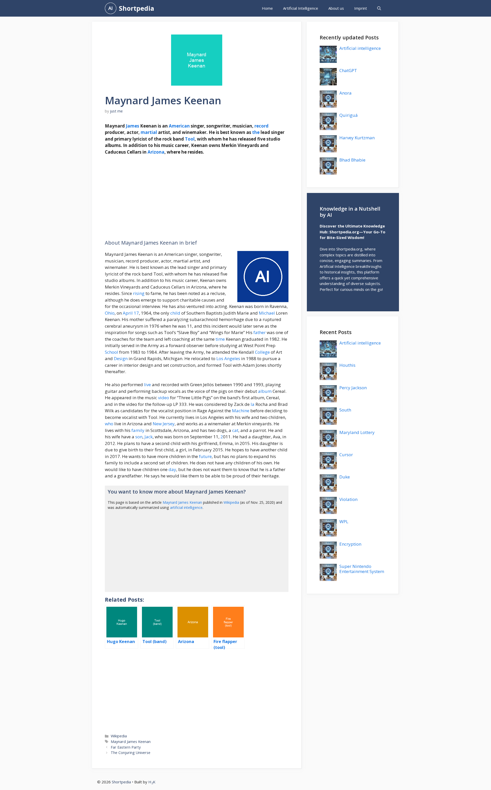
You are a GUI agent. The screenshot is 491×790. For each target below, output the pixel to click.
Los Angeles (228, 358)
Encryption (350, 544)
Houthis (347, 365)
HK (151, 781)
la (252, 404)
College (262, 352)
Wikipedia (231, 502)
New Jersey (164, 424)
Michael (267, 313)
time (220, 339)
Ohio (110, 313)
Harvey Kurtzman (357, 138)
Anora (345, 93)
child (175, 313)
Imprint (360, 8)
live (147, 384)
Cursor (346, 454)
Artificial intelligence (360, 48)
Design (121, 358)
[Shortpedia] (110, 8)
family (137, 430)
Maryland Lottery (357, 432)
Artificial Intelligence (300, 8)
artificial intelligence (186, 507)
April (128, 313)
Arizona (156, 152)
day (172, 469)
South (345, 410)
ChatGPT (348, 70)
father (259, 332)
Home (267, 8)
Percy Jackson (353, 388)
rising (138, 293)
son (138, 437)
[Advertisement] (196, 197)
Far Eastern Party (126, 747)
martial (149, 132)
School (111, 352)
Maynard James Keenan (182, 502)
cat (235, 430)
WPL (343, 521)
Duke (344, 477)
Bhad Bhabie (352, 160)
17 (136, 313)
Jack (148, 437)
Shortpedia (136, 8)
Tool (190, 139)
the (256, 132)
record (261, 126)
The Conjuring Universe (130, 752)
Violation (348, 499)
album (265, 391)
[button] (379, 8)
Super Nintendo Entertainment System (361, 568)
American (179, 126)
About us (336, 8)
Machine (240, 411)
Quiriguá (348, 115)
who (109, 424)
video (163, 397)
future (205, 456)
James (132, 126)
